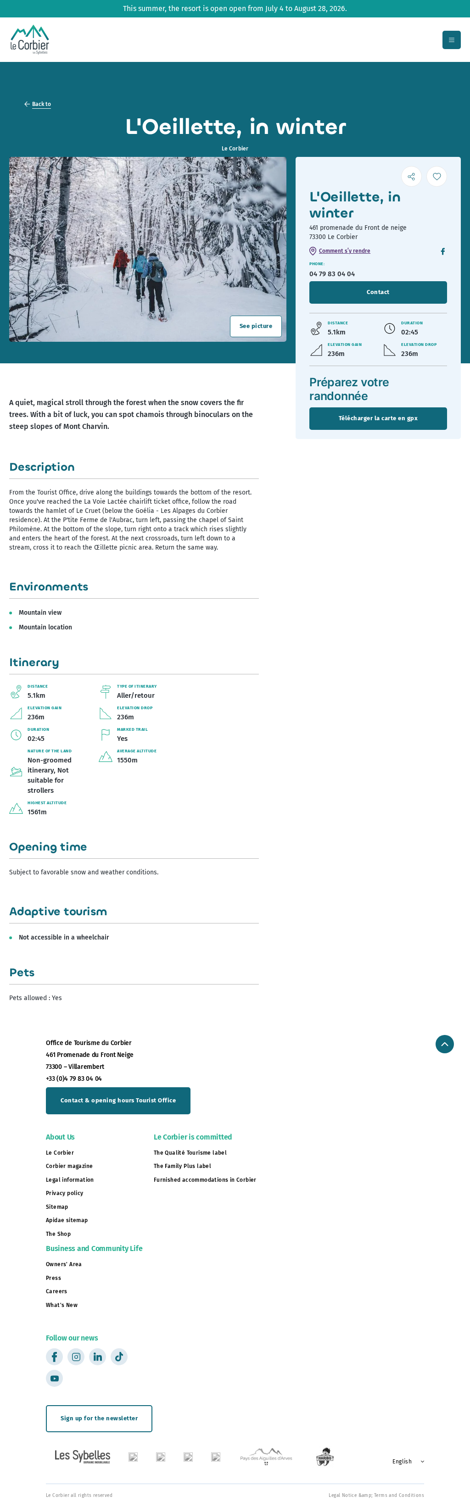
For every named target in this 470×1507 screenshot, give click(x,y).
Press (53, 1278)
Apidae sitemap (67, 1220)
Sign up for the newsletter (99, 1418)
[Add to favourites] (436, 176)
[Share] (411, 176)
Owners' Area (64, 1264)
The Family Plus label (182, 1166)
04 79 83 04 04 (332, 274)
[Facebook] (443, 252)
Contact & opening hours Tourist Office (118, 1100)
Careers (56, 1291)
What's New (62, 1305)
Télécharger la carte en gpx (378, 418)
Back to (41, 104)
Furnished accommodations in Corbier (205, 1180)
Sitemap (57, 1207)
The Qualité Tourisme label (190, 1153)
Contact (378, 292)
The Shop (58, 1234)
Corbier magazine (69, 1166)
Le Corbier (60, 1153)
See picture (256, 326)
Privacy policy (65, 1193)
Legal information (70, 1180)
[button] (405, 1461)
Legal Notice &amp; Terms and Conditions (376, 1495)
